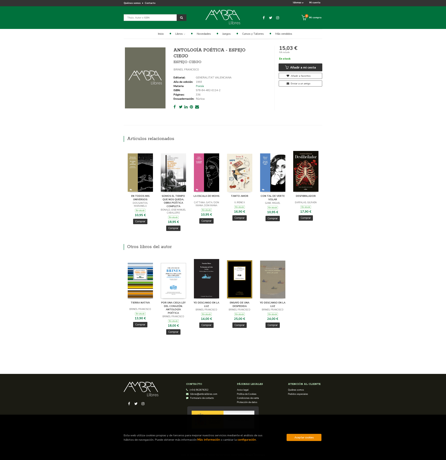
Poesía (200, 86)
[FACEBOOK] (264, 17)
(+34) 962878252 (199, 389)
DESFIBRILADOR (306, 196)
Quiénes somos (132, 3)
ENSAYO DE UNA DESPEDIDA (239, 304)
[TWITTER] (271, 17)
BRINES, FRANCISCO (186, 69)
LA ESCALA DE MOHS (206, 196)
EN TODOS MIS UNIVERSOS (140, 197)
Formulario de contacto (202, 398)
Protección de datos (247, 402)
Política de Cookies (246, 394)
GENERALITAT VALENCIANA (214, 77)
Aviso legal (243, 389)
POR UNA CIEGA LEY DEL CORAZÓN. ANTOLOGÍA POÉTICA (173, 308)
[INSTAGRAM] (277, 17)
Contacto (150, 3)
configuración (246, 440)
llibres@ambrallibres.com (203, 394)
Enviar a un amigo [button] (300, 83)
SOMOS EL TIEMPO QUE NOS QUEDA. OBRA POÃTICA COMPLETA (173, 201)
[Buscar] (181, 17)
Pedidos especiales (298, 394)
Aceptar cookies (304, 437)
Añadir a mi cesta (302, 67)
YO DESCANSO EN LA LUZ (206, 304)
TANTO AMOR (239, 196)
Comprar (140, 221)
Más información (208, 440)
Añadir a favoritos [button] (300, 76)
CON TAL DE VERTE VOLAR (273, 197)
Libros (179, 34)
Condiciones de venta (248, 398)
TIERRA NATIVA (140, 302)
